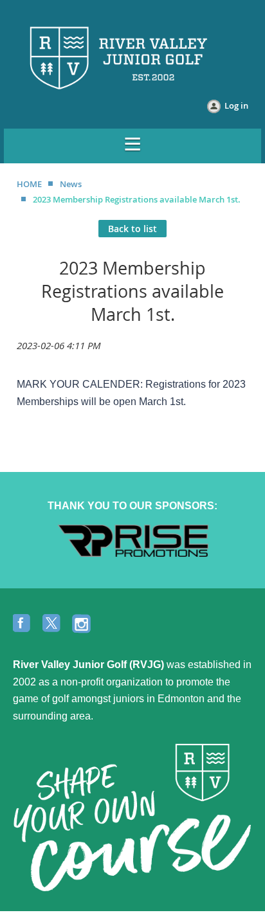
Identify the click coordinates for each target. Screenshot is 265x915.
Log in (236, 105)
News (71, 184)
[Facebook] (23, 624)
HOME (29, 184)
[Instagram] (82, 624)
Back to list (132, 228)
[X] (52, 624)
